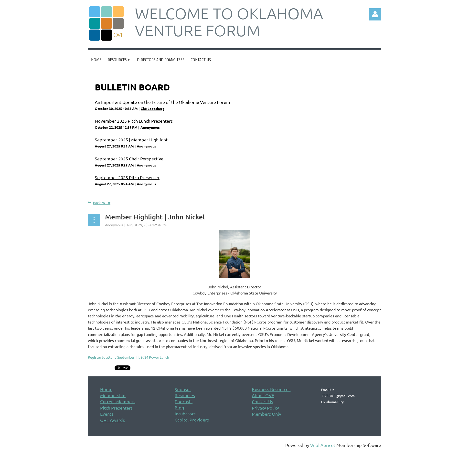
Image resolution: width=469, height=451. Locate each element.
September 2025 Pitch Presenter (127, 177)
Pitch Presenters (116, 407)
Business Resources (271, 389)
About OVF (263, 395)
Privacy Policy (265, 407)
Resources (185, 395)
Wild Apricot (322, 445)
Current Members (117, 401)
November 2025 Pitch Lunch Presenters (134, 120)
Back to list (101, 202)
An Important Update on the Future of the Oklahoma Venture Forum (162, 102)
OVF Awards (112, 419)
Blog (179, 407)
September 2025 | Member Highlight (131, 139)
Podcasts (183, 401)
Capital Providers (192, 419)
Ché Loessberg (152, 108)
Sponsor (183, 389)
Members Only (266, 413)
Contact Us (262, 401)
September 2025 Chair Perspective (129, 158)
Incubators (185, 413)
